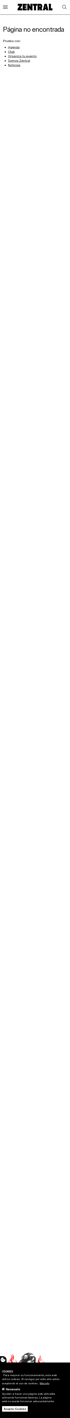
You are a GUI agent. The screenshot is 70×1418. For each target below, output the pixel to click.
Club (11, 52)
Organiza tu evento (22, 56)
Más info (44, 1383)
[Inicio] (35, 7)
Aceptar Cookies (15, 1408)
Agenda (14, 47)
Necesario (13, 1389)
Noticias (14, 65)
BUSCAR (64, 7)
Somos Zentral (19, 61)
